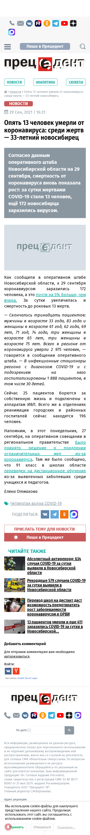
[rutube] (38, 23)
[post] (20, 23)
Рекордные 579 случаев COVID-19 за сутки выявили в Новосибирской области (56, 585)
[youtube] (64, 23)
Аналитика (45, 82)
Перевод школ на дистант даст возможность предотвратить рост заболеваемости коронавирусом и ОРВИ (54, 607)
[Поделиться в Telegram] (54, 514)
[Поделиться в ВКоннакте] (45, 514)
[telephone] (11, 23)
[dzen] (73, 23)
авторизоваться (17, 656)
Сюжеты (76, 82)
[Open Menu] (7, 46)
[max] (11, 32)
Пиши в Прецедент (45, 46)
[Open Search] (82, 46)
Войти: (9, 664)
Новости (14, 82)
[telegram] (55, 23)
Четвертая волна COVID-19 (36, 503)
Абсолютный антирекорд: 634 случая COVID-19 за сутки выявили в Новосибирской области (54, 565)
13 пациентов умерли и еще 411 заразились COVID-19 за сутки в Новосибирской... (55, 626)
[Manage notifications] (8, 827)
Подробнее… (66, 827)
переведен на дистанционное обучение (45, 470)
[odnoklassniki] (47, 23)
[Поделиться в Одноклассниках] (64, 514)
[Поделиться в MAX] (74, 514)
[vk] (29, 23)
